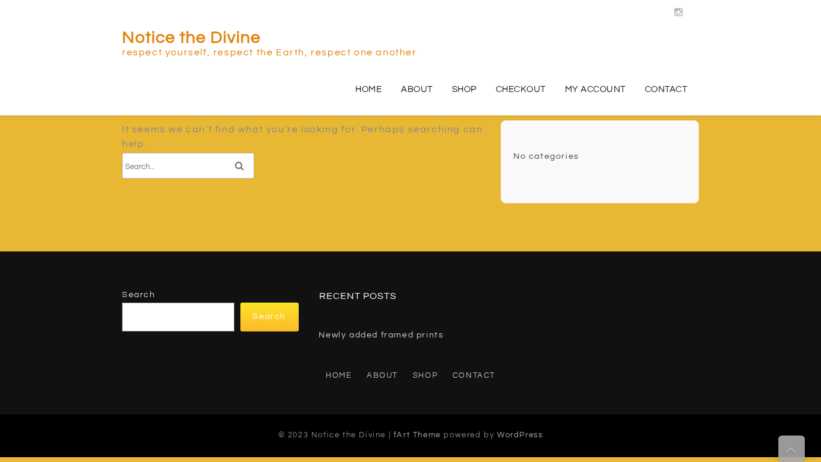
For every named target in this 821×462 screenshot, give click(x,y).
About (417, 89)
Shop (464, 89)
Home (368, 89)
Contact (666, 89)
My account (595, 89)
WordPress (520, 435)
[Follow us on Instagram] (679, 9)
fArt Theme (417, 435)
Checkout (521, 89)
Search (139, 295)
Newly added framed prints (381, 335)
